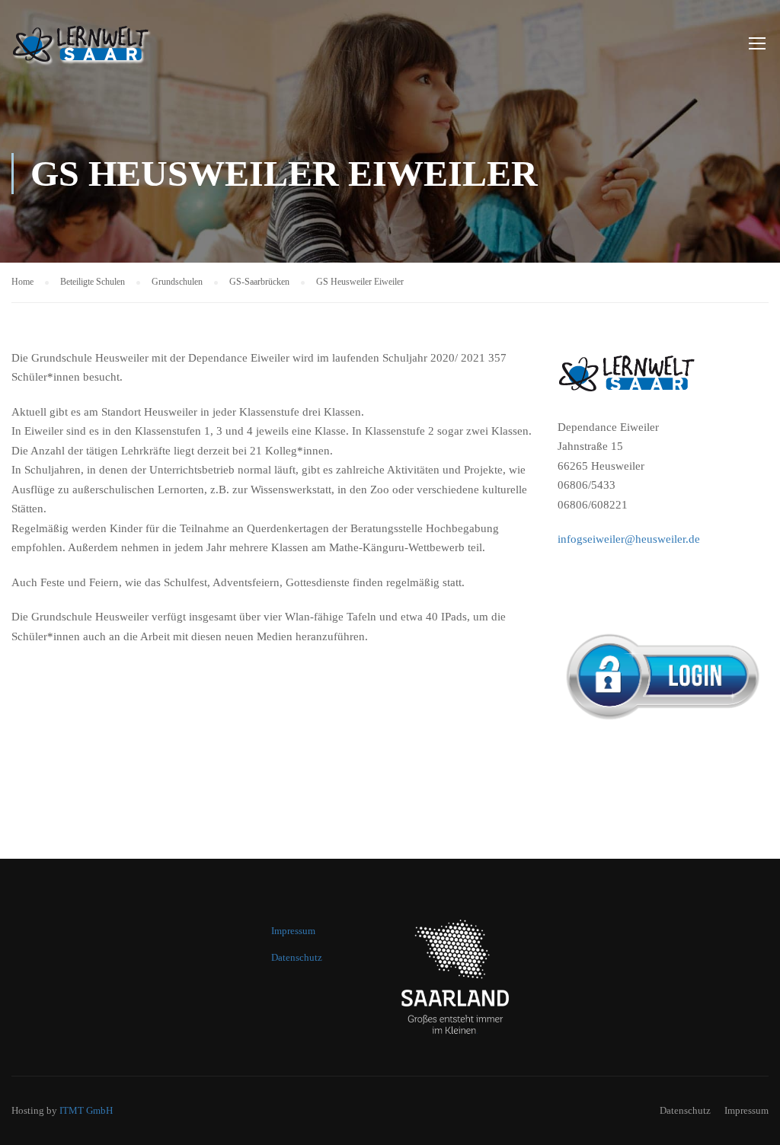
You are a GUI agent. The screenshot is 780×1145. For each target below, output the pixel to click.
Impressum (293, 930)
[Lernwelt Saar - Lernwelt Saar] (118, 50)
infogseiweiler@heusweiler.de (629, 539)
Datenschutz (296, 957)
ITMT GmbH (86, 1110)
